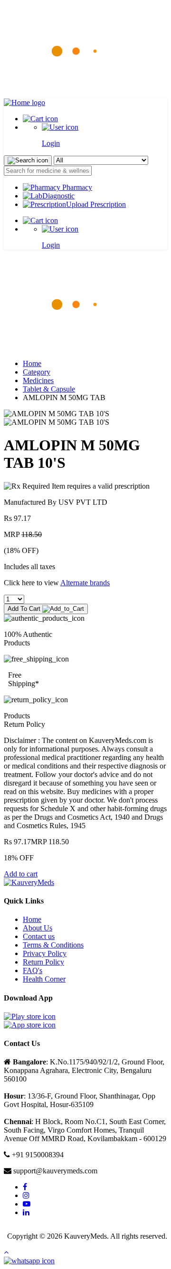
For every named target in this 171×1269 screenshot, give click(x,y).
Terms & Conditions (53, 945)
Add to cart (21, 874)
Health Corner (44, 979)
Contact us (39, 936)
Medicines (38, 380)
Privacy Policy (44, 953)
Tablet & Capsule (49, 389)
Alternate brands (85, 583)
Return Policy (43, 962)
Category (36, 372)
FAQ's (32, 970)
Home (32, 363)
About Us (37, 928)
